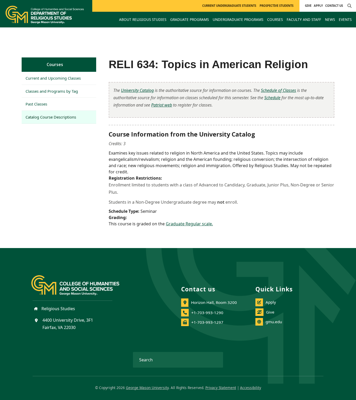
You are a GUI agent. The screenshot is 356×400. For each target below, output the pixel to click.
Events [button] (345, 19)
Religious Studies (57, 308)
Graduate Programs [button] (189, 19)
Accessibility (250, 387)
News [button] (330, 19)
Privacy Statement (220, 387)
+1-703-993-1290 (207, 312)
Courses (55, 64)
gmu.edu (274, 321)
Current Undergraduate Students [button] (229, 6)
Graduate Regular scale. (189, 224)
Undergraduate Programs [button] (238, 19)
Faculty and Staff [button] (304, 19)
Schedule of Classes (278, 90)
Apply (318, 6)
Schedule (272, 98)
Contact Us (334, 6)
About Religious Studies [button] (142, 19)
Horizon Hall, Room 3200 (214, 302)
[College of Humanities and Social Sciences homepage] (80, 282)
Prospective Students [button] (276, 6)
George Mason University (147, 387)
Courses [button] (275, 19)
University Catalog (137, 90)
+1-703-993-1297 (207, 322)
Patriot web (161, 105)
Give (308, 6)
